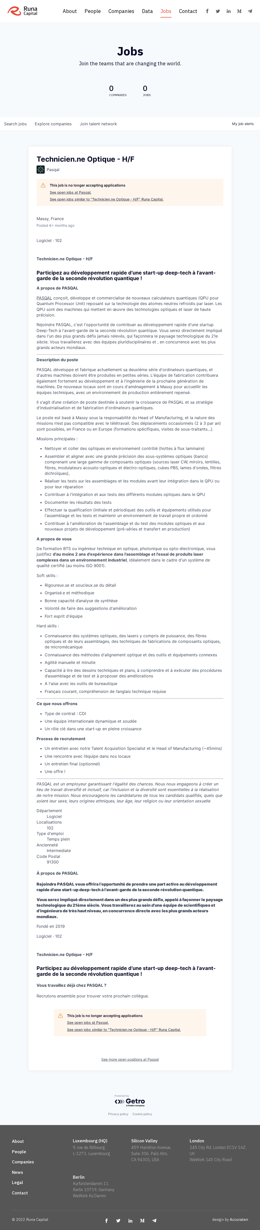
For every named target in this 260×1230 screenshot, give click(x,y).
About (70, 11)
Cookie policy (142, 1114)
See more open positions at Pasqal (130, 1059)
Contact (188, 11)
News (17, 1172)
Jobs (165, 11)
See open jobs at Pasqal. (70, 192)
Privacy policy (118, 1114)
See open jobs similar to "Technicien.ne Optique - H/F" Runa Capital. (107, 199)
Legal (17, 1182)
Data (147, 11)
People (93, 11)
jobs (15, 123)
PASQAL (44, 297)
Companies (121, 11)
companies (53, 123)
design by (230, 1219)
